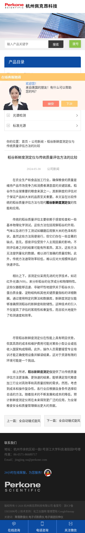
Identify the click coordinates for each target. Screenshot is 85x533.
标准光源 (19, 125)
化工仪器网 (39, 511)
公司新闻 (37, 141)
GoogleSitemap (66, 511)
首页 (25, 141)
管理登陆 (52, 511)
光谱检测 (19, 115)
